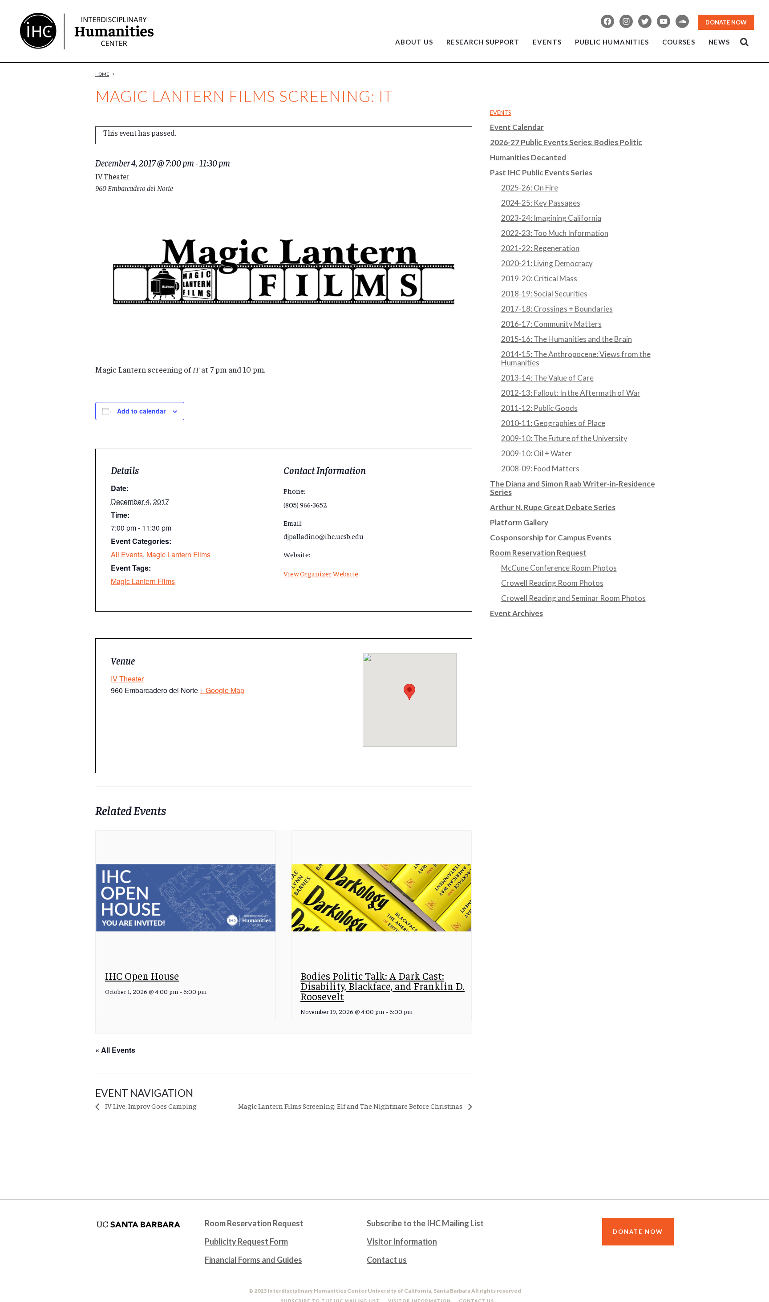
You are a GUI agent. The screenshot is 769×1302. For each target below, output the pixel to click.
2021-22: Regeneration (540, 248)
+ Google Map (222, 690)
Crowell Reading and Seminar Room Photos (573, 598)
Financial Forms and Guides (253, 1260)
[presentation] (185, 898)
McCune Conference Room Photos (559, 567)
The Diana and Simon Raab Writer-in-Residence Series (572, 488)
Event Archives (516, 613)
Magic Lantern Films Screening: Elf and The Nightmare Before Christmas (351, 1105)
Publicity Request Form (246, 1241)
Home (102, 74)
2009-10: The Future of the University (564, 438)
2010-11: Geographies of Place (553, 423)
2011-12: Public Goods (539, 408)
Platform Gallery (519, 522)
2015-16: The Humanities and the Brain (566, 339)
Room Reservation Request (538, 552)
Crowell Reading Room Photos (552, 583)
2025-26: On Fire (529, 187)
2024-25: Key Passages (540, 202)
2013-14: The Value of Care (547, 377)
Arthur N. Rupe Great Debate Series (552, 507)
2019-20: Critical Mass (539, 278)
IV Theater (127, 678)
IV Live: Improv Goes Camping (150, 1105)
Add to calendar (141, 410)
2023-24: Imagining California (551, 218)
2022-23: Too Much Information (554, 233)
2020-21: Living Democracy (547, 263)
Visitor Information (402, 1241)
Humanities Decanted (528, 157)
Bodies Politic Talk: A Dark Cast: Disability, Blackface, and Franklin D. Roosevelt (382, 985)
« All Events (115, 1050)
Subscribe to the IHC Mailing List (425, 1223)
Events (500, 112)
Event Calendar (517, 127)
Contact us (387, 1260)
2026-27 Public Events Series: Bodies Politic (566, 142)
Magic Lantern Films (178, 554)
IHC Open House (142, 975)
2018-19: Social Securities (544, 293)
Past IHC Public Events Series (541, 172)
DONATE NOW (726, 22)
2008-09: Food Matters (540, 468)
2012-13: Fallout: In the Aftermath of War (570, 392)
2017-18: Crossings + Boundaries (557, 308)
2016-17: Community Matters (551, 324)
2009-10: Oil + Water (536, 453)
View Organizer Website (320, 573)
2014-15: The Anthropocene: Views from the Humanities (576, 358)
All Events (127, 554)
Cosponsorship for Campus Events (550, 537)
